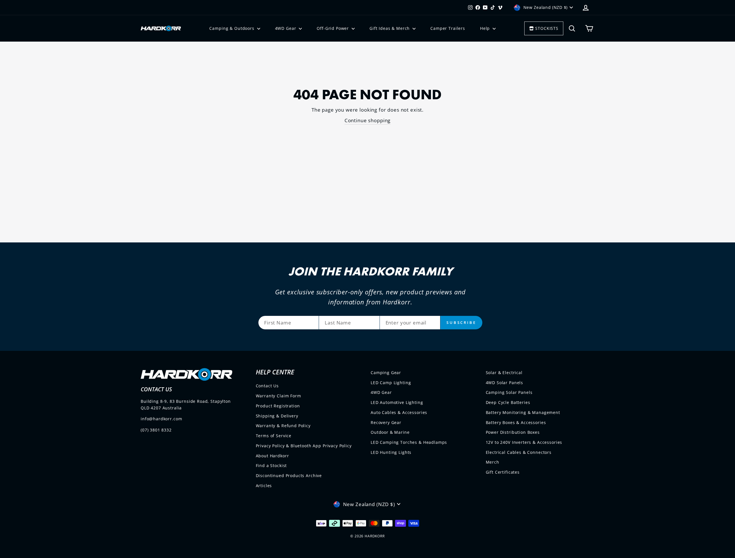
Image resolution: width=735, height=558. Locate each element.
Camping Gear (386, 372)
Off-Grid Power (333, 28)
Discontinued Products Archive (289, 475)
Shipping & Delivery (277, 416)
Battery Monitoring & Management (523, 412)
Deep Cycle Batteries (508, 402)
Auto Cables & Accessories (399, 412)
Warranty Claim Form (278, 395)
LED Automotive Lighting (397, 402)
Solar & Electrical (504, 372)
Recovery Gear (386, 422)
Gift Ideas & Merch (390, 28)
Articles (264, 485)
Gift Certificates (503, 472)
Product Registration (278, 406)
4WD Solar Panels (504, 382)
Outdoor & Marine (390, 432)
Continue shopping (367, 120)
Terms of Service (274, 435)
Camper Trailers (447, 28)
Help (485, 28)
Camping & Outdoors (232, 28)
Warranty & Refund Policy (283, 425)
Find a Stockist (271, 465)
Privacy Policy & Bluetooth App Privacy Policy (304, 445)
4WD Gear (286, 28)
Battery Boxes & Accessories (516, 422)
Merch (492, 462)
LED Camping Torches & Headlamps (409, 442)
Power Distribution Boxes (513, 432)
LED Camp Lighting (391, 382)
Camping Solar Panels (509, 392)
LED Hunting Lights (391, 452)
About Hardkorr (272, 455)
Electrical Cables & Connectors (519, 452)
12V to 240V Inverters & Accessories (524, 442)
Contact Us (267, 385)
